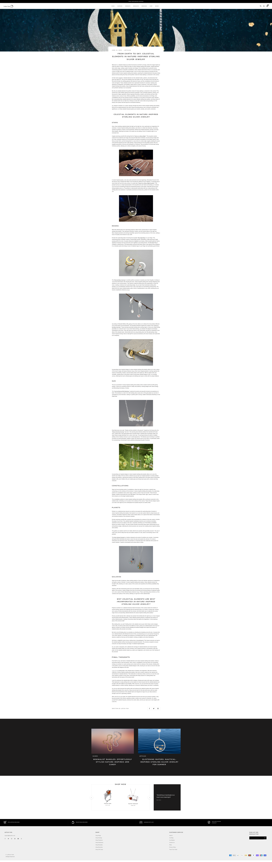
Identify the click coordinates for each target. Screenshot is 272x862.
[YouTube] (18, 838)
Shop (151, 6)
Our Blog (171, 837)
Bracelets (136, 6)
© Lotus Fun (10, 854)
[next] (149, 797)
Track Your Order (173, 849)
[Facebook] (5, 838)
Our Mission (172, 840)
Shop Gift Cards (99, 849)
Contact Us (171, 842)
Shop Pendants (99, 840)
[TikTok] (21, 838)
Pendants (127, 6)
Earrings (119, 6)
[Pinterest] (14, 838)
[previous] (91, 797)
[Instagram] (11, 838)
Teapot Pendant (133, 803)
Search (171, 835)
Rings (113, 6)
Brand (157, 6)
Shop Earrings (99, 837)
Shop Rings (98, 835)
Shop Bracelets (99, 844)
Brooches (144, 6)
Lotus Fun (114, 670)
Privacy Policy (172, 847)
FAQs (170, 844)
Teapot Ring (107, 803)
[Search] (260, 6)
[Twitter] (8, 838)
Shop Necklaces (99, 842)
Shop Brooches (99, 847)
